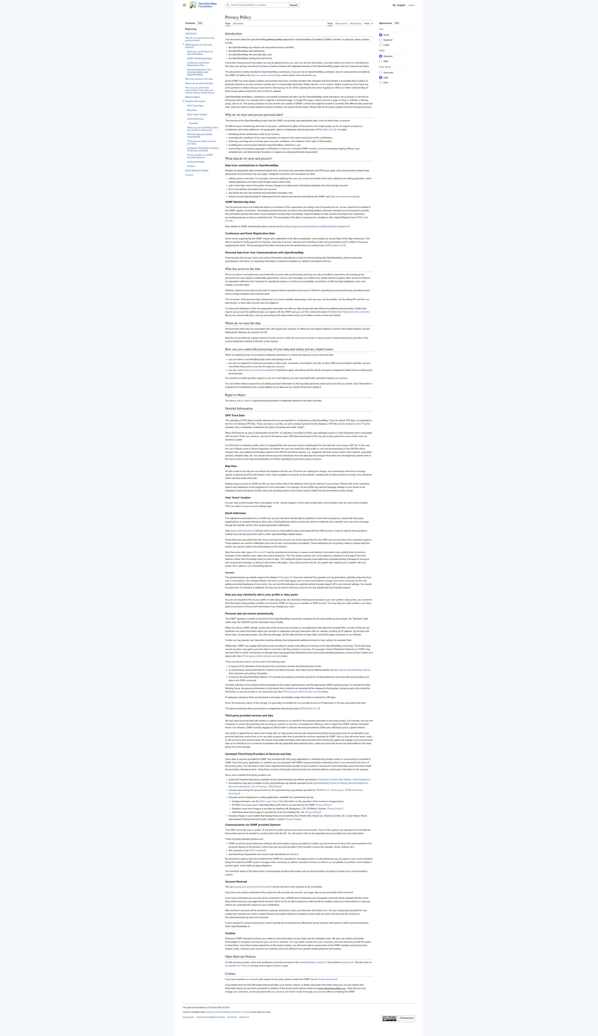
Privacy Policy (322, 805)
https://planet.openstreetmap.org (349, 670)
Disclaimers (232, 1017)
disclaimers (346, 962)
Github (293, 854)
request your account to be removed (252, 886)
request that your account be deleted (255, 370)
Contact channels (326, 979)
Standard (387, 39)
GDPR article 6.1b (334, 245)
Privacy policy (189, 1017)
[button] (184, 5)
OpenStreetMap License (312, 962)
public (357, 423)
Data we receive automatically (265, 75)
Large (386, 44)
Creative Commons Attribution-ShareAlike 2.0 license (228, 1012)
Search (293, 5)
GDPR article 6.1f (324, 129)
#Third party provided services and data (261, 656)
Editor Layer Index (269, 801)
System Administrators (241, 530)
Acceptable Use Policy (236, 965)
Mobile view (244, 1017)
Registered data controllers (356, 312)
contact (322, 84)
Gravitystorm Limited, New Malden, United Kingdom (342, 779)
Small (386, 34)
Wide (385, 61)
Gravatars (285, 577)
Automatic (388, 72)
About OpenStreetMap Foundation (210, 1017)
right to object (243, 400)
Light (385, 77)
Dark (385, 82)
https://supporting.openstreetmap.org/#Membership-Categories (316, 226)
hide (200, 23)
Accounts (259, 552)
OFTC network (256, 850)
